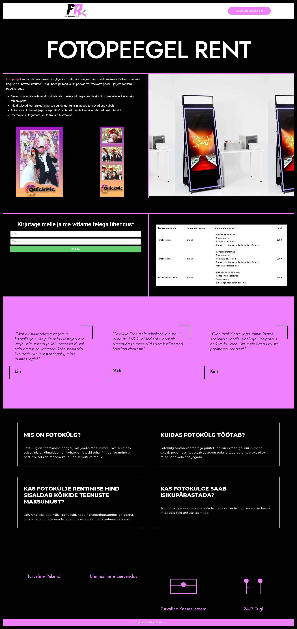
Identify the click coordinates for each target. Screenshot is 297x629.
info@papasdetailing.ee (148, 622)
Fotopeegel (13, 79)
